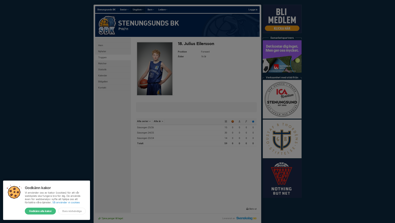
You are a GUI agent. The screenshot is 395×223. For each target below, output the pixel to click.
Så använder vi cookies (66, 202)
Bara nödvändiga (71, 211)
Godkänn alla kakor (40, 211)
